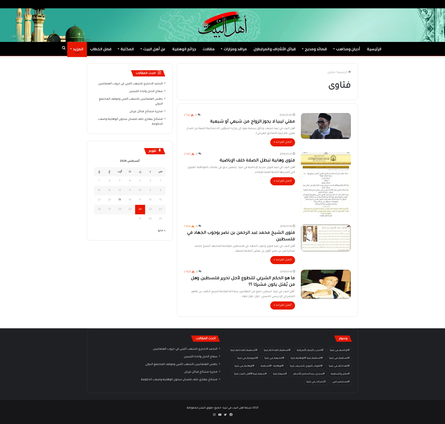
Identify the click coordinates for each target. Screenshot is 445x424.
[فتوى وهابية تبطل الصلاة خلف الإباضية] (326, 185)
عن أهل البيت (154, 48)
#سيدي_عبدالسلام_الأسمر (308, 374)
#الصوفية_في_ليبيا (247, 358)
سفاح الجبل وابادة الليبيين (146, 91)
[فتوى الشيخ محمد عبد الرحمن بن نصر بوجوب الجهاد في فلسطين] (326, 238)
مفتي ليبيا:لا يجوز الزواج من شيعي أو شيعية (252, 122)
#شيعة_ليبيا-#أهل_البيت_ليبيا (250, 374)
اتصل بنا (382, 4)
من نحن (397, 4)
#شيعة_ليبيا (280, 374)
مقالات (209, 48)
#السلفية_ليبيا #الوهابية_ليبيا (307, 358)
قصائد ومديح (316, 48)
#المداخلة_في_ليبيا (339, 366)
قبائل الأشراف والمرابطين (275, 48)
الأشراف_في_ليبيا (316, 381)
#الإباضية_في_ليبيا (340, 350)
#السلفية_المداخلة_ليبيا (277, 350)
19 (119, 200)
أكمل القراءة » (283, 142)
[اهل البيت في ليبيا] (222, 24)
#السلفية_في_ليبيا (339, 358)
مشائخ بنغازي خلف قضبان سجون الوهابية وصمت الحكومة (179, 379)
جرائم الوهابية (184, 48)
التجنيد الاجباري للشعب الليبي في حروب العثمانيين (130, 83)
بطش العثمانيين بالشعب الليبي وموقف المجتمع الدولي (181, 364)
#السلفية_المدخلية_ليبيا (243, 350)
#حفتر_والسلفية (340, 374)
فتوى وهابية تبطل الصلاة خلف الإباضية (257, 160)
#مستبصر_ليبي (341, 381)
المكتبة (127, 48)
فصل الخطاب (100, 48)
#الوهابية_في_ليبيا (244, 366)
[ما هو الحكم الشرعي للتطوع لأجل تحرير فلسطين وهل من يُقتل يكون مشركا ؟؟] (326, 284)
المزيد (78, 48)
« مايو (161, 230)
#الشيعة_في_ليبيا (274, 358)
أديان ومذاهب (348, 48)
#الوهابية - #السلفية (272, 366)
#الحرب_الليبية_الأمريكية (310, 350)
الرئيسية (374, 48)
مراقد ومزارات (235, 48)
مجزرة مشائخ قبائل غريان (146, 111)
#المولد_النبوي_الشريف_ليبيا (306, 366)
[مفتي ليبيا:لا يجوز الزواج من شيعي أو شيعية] (326, 126)
